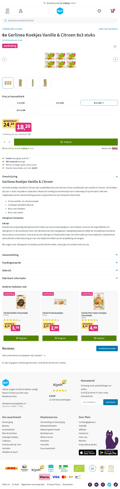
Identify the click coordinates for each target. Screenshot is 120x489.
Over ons (83, 436)
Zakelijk (82, 425)
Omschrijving (9, 176)
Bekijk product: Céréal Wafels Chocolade (21, 316)
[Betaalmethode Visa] (55, 477)
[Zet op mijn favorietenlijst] (115, 47)
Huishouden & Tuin (11, 444)
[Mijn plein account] (20, 11)
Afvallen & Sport (10, 451)
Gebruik (6, 270)
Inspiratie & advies (88, 444)
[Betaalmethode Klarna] (44, 477)
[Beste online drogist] (102, 468)
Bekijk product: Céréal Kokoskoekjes (60, 316)
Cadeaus (6, 440)
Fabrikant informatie (14, 278)
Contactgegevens (87, 422)
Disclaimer (68, 484)
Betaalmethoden (48, 425)
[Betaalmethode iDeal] (71, 477)
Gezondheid (8, 429)
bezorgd (15, 161)
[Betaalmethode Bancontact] (78, 477)
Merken (82, 440)
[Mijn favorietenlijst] (99, 11)
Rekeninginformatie (50, 429)
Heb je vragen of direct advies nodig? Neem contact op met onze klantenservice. (20, 393)
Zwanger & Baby (10, 436)
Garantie (44, 444)
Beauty (5, 425)
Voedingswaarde (11, 262)
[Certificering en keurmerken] (79, 468)
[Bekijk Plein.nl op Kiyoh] (38, 468)
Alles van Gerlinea (108, 29)
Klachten (44, 440)
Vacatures (83, 433)
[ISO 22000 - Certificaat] (93, 468)
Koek (19, 28)
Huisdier (6, 448)
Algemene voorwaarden (33, 484)
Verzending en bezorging (52, 422)
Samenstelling (10, 254)
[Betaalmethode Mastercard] (64, 477)
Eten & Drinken (9, 433)
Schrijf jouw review (107, 348)
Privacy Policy (53, 484)
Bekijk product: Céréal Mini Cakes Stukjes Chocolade (99, 316)
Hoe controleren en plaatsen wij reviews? (22, 355)
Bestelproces (46, 433)
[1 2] (7, 142)
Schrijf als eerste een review (12, 40)
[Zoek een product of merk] (5, 20)
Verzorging (7, 422)
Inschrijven (110, 402)
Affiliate (82, 429)
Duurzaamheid (47, 448)
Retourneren (46, 436)
